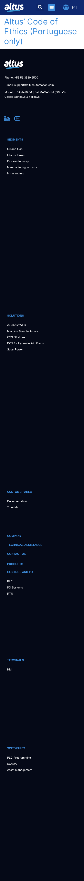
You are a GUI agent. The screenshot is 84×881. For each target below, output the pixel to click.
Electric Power (16, 155)
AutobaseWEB (16, 325)
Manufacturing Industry (22, 167)
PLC (10, 581)
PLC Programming (19, 757)
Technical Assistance (24, 544)
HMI (9, 669)
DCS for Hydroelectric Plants (25, 343)
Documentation (17, 501)
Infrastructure (15, 173)
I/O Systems (15, 587)
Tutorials (12, 507)
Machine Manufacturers (22, 331)
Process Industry (18, 161)
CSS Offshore (16, 337)
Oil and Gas (14, 149)
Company (14, 535)
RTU (10, 593)
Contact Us (16, 553)
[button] (40, 7)
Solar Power (15, 349)
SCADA (12, 763)
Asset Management (19, 769)
